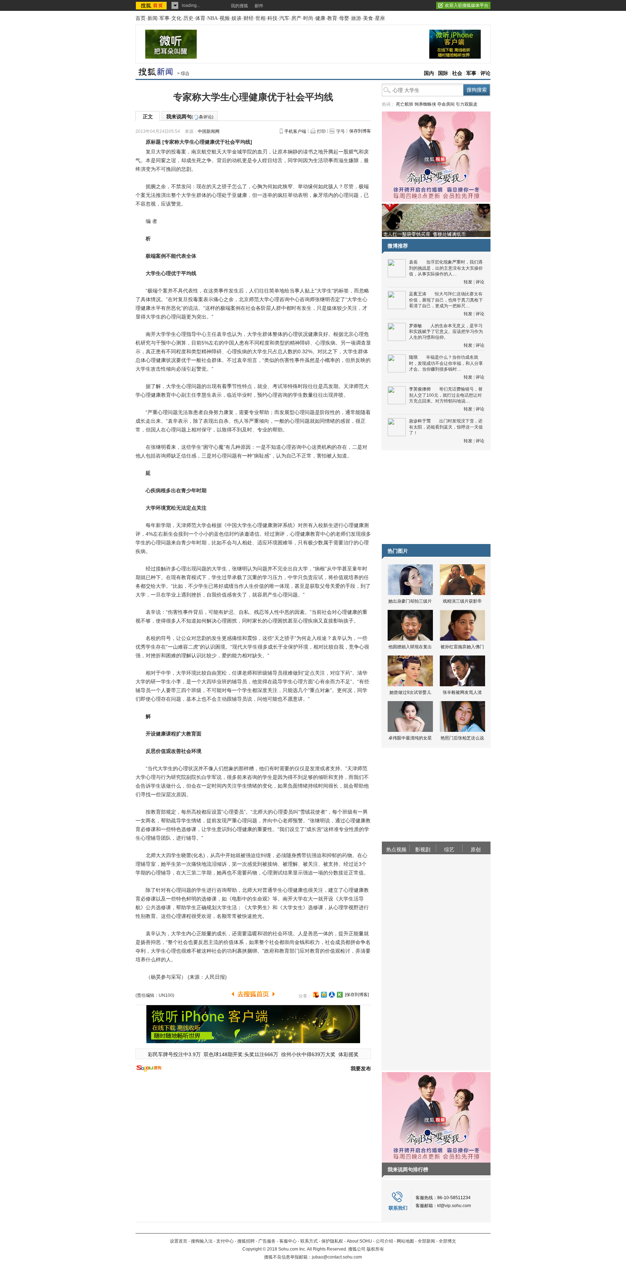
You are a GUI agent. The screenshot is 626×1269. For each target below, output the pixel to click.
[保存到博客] (357, 994)
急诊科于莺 (420, 420)
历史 (188, 18)
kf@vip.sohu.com (454, 1205)
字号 (340, 131)
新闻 (152, 18)
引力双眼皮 (466, 104)
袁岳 (413, 262)
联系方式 (309, 1241)
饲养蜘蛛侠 (425, 104)
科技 (272, 18)
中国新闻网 (209, 131)
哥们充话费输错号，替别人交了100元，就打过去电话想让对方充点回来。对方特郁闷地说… (446, 395)
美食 (368, 18)
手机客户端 (295, 131)
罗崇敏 (415, 325)
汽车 (284, 18)
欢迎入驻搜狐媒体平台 (466, 5)
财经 (248, 18)
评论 (485, 73)
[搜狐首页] (152, 5)
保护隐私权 (332, 1241)
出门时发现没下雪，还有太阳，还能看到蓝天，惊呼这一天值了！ (446, 426)
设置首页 (178, 1241)
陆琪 (413, 357)
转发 (468, 281)
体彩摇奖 (348, 1054)
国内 (429, 73)
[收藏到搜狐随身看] (340, 995)
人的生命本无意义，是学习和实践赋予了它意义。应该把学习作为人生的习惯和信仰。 (446, 331)
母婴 (344, 18)
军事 (164, 18)
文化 (176, 18)
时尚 (308, 18)
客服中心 (288, 1241)
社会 (457, 73)
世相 (260, 18)
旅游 (356, 18)
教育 (332, 18)
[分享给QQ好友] (324, 995)
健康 (320, 18)
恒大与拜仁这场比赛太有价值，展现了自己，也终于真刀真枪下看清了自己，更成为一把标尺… (446, 299)
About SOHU (359, 1241)
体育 (200, 18)
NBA (212, 18)
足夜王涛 (417, 293)
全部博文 (447, 1241)
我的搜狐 (239, 5)
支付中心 (225, 1241)
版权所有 (375, 1249)
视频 (225, 18)
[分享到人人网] (332, 995)
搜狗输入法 (202, 1241)
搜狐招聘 (246, 1241)
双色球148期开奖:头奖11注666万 (241, 1054)
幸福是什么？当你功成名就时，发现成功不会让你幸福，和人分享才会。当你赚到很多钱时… (446, 363)
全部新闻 (426, 1241)
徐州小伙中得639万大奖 (308, 1054)
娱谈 (236, 18)
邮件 (259, 5)
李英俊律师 (420, 389)
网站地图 (405, 1241)
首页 (140, 18)
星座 (380, 18)
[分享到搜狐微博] (316, 995)
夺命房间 (446, 104)
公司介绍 (384, 1241)
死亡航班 (404, 104)
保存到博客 (360, 131)
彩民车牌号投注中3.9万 (174, 1054)
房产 (296, 18)
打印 (321, 131)
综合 (185, 73)
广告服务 (267, 1241)
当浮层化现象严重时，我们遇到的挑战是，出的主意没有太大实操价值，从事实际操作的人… (446, 268)
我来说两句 (189, 116)
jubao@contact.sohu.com (337, 1257)
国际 (443, 73)
